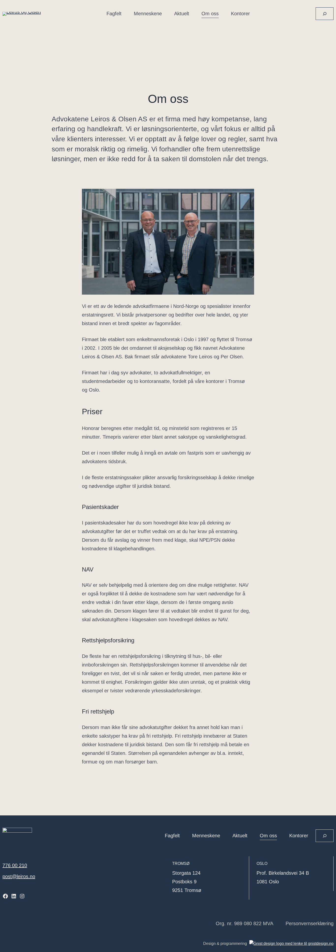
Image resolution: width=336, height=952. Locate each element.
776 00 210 (14, 865)
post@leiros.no (18, 876)
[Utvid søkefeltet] (325, 13)
